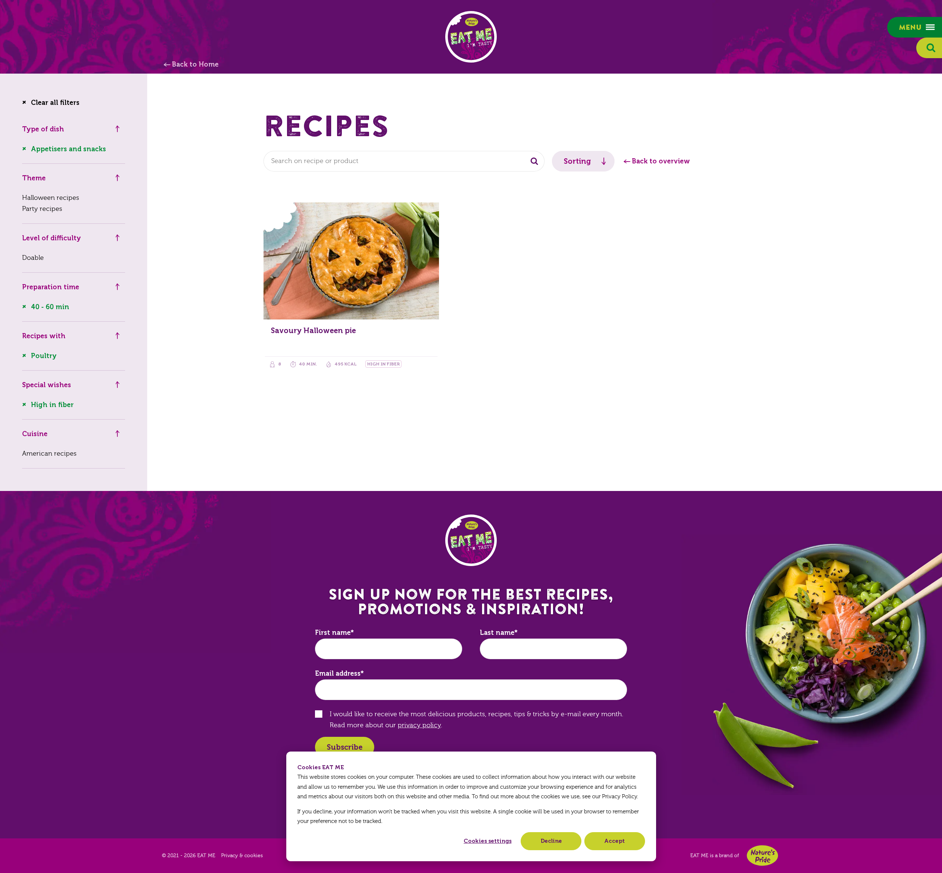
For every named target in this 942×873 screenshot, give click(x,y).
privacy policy (419, 725)
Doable (33, 258)
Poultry (44, 356)
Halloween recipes (50, 198)
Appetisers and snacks (68, 149)
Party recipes (42, 209)
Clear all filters (55, 103)
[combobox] (404, 161)
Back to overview (661, 161)
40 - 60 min (50, 307)
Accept (614, 841)
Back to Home (195, 64)
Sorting (577, 161)
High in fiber (52, 405)
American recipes (49, 453)
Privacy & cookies (242, 856)
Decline (551, 841)
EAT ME (471, 37)
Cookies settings (487, 841)
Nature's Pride (762, 855)
